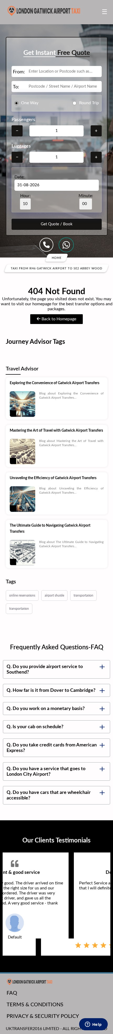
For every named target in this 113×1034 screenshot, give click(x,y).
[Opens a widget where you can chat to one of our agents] (93, 1024)
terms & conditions (35, 1004)
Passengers (23, 119)
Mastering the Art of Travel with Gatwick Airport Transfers (56, 430)
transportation (83, 595)
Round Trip (89, 103)
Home (56, 257)
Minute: (86, 196)
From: (19, 72)
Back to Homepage (58, 319)
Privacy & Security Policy (43, 1016)
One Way (29, 103)
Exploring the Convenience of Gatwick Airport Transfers (54, 383)
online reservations (22, 595)
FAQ (12, 993)
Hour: (25, 196)
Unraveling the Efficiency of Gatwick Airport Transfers (53, 478)
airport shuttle (54, 595)
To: (16, 87)
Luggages (21, 146)
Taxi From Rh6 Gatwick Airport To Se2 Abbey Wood (56, 268)
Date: (19, 177)
